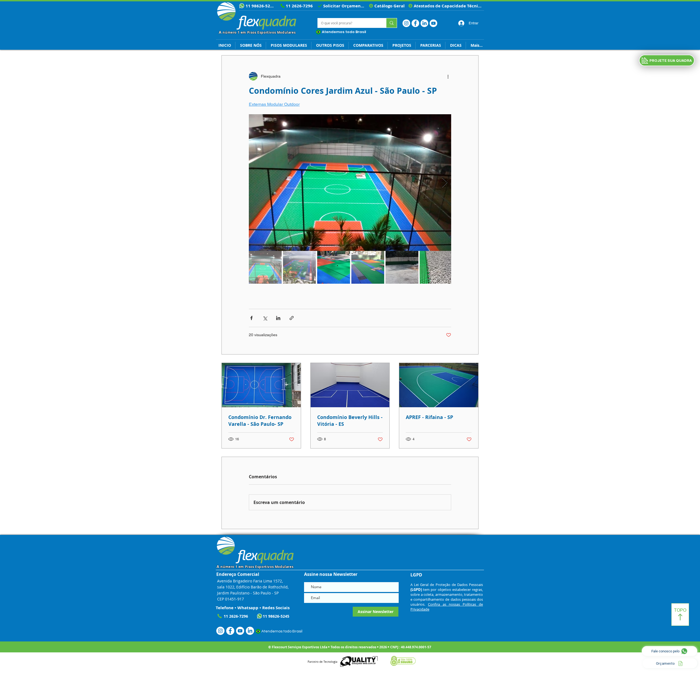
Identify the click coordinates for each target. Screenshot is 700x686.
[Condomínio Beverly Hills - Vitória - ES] (350, 385)
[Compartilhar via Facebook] (251, 318)
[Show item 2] (299, 267)
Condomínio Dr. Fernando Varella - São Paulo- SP (259, 420)
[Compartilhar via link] (291, 318)
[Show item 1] (265, 267)
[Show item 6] (436, 267)
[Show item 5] (402, 267)
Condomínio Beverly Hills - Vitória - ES (350, 420)
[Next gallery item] (445, 182)
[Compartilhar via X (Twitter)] (264, 318)
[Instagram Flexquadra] (406, 23)
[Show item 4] (367, 267)
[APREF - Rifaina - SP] (438, 385)
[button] (455, 45)
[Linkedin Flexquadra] (424, 23)
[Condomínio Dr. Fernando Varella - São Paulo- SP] (261, 385)
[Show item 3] (333, 267)
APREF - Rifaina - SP (429, 417)
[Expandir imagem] (350, 182)
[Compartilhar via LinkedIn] (278, 318)
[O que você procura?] (391, 23)
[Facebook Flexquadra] (415, 23)
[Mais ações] (448, 76)
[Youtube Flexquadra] (433, 23)
